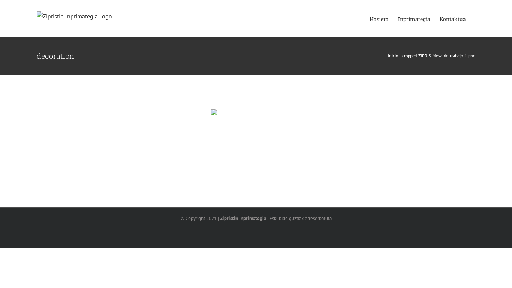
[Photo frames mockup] (256, 139)
